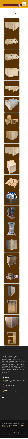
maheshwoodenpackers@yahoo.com (14, 392)
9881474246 (11, 385)
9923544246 (11, 387)
